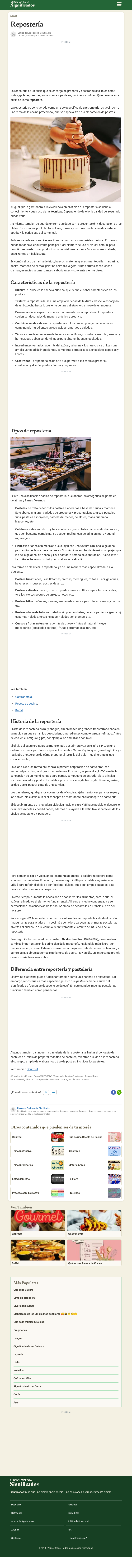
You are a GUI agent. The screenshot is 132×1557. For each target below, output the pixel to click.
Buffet (19, 710)
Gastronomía (23, 697)
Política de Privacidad (78, 1521)
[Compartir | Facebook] (113, 1092)
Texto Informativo (22, 1165)
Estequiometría (21, 1179)
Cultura (13, 15)
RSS (70, 1529)
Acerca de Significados (22, 1521)
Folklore (73, 1179)
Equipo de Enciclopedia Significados (33, 1108)
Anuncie (15, 1529)
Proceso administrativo (25, 1192)
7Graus (57, 1548)
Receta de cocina (26, 703)
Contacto (16, 1538)
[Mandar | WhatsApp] (119, 1092)
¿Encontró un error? (77, 1538)
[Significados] (24, 1489)
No (53, 1092)
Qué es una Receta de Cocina (85, 1137)
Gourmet (32, 1069)
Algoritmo (74, 1151)
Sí (46, 1092)
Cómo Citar (73, 1513)
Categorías (16, 1513)
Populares (16, 1504)
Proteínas (74, 1192)
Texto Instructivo (22, 1151)
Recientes (72, 1504)
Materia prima (77, 1165)
